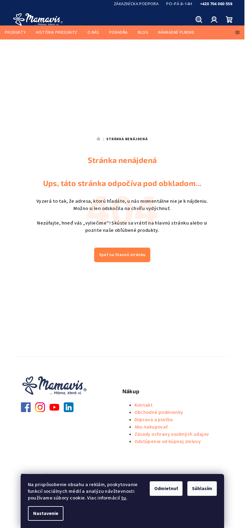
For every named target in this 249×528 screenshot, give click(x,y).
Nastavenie (45, 513)
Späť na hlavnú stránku (122, 255)
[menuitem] (15, 32)
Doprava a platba (154, 419)
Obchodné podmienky (159, 412)
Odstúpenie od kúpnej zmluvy (168, 441)
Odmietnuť (166, 488)
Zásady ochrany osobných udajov (172, 434)
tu (123, 498)
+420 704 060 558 (216, 3)
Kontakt (144, 405)
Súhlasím (202, 488)
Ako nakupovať (151, 427)
